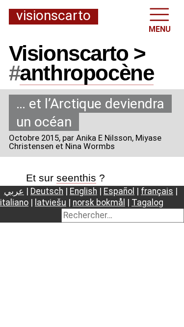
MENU (160, 29)
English (83, 191)
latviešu (50, 202)
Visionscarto (53, 16)
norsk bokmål (99, 202)
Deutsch (46, 191)
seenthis (76, 177)
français (157, 191)
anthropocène (87, 73)
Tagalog (147, 202)
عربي (14, 191)
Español (119, 191)
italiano (14, 202)
